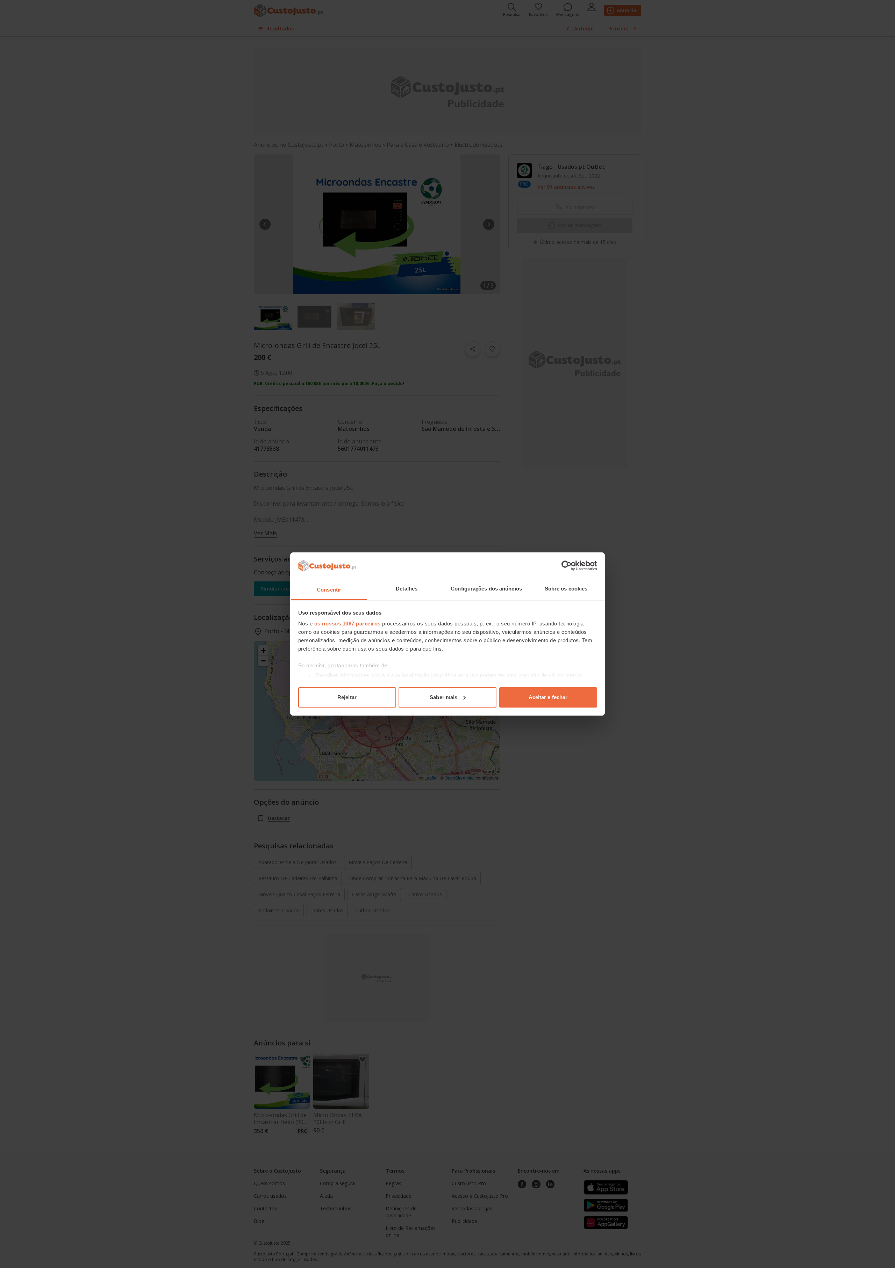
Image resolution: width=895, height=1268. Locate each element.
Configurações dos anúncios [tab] (486, 589)
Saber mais (443, 697)
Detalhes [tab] (406, 589)
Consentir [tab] (329, 590)
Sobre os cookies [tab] (566, 589)
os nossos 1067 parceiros (347, 623)
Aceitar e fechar (548, 697)
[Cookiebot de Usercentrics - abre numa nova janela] (566, 565)
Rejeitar (347, 697)
